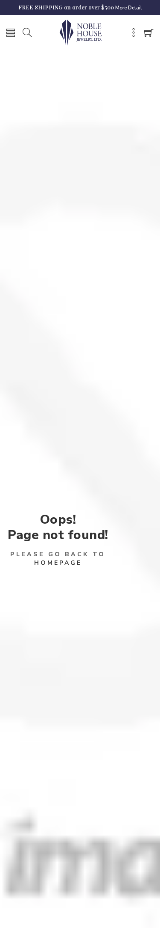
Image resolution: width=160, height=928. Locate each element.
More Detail (128, 7)
